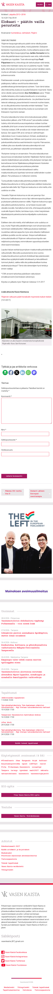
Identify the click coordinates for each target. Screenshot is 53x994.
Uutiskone (27, 990)
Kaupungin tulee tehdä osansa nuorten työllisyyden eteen (21, 661)
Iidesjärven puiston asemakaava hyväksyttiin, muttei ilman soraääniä (24, 634)
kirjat (34, 761)
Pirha (3, 767)
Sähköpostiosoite (9, 440)
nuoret (43, 764)
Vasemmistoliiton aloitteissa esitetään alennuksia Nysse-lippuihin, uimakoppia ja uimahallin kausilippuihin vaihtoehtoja (23, 674)
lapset (24, 764)
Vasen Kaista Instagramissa (16, 957)
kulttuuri (43, 761)
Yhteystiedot (7, 869)
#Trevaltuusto (7, 761)
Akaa (18, 761)
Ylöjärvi (34, 33)
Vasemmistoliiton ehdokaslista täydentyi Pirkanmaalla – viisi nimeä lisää (22, 622)
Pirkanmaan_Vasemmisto (19, 767)
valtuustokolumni (9, 774)
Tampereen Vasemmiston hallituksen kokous (21, 715)
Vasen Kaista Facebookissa (16, 952)
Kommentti (6, 396)
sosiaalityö (36, 767)
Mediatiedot (6, 853)
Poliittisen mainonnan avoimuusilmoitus (19, 855)
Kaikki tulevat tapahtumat (26, 743)
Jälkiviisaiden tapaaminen (12, 698)
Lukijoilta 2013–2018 (17, 14)
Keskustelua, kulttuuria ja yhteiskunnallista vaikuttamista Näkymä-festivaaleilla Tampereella (24, 647)
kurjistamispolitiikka (10, 764)
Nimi (3, 430)
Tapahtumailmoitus (11, 990)
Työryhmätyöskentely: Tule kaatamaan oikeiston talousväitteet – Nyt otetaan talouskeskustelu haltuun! (25, 706)
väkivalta (44, 770)
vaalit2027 (34, 770)
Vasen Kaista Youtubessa (15, 965)
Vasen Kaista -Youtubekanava (26, 816)
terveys (14, 770)
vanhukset (26, 33)
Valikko (40, 4)
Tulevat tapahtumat (9, 863)
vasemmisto (24, 774)
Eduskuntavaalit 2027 (10, 846)
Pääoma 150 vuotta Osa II (13, 492)
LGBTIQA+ (33, 764)
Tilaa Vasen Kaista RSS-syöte (26, 795)
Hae (49, 4)
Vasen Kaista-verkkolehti (12, 866)
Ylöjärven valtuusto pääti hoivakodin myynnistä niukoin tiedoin (26, 297)
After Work (6, 722)
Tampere (5, 770)
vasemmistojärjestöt (40, 774)
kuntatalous (16, 33)
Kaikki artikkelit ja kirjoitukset (15, 849)
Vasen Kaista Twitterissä (15, 961)
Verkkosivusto (7, 450)
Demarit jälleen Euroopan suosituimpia (37, 494)
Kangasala (26, 761)
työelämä (24, 770)
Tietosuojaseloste (9, 859)
